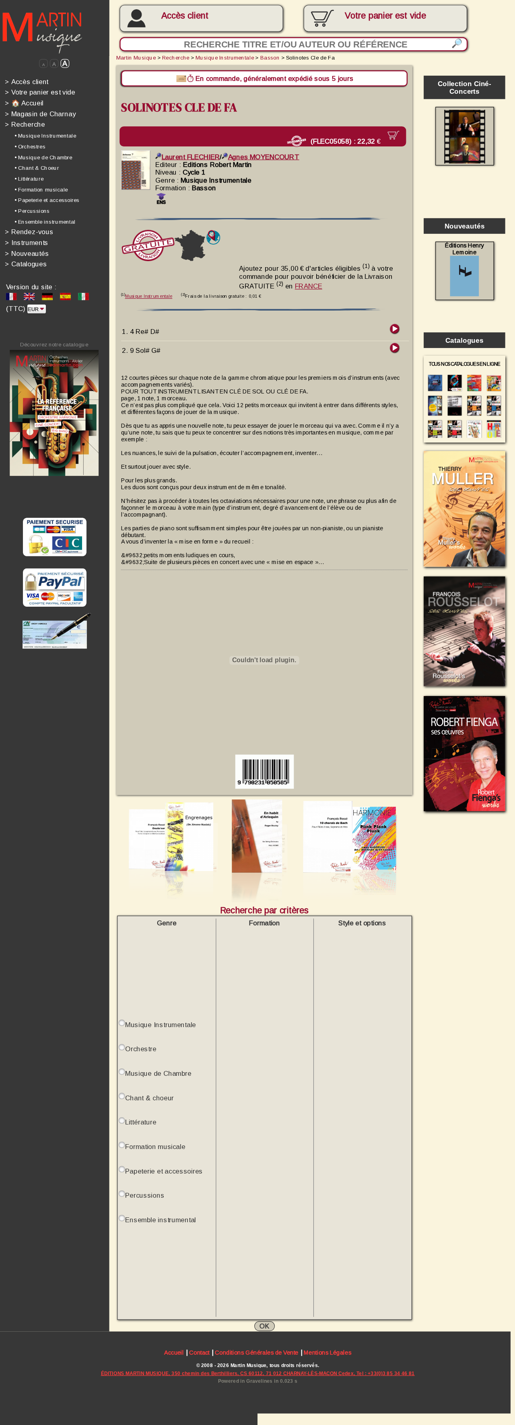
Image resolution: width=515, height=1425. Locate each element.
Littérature (141, 1122)
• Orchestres (29, 147)
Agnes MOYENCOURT (263, 157)
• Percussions (31, 211)
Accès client (185, 16)
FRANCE (308, 286)
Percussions (144, 1195)
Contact (199, 1352)
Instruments (26, 242)
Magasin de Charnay (40, 113)
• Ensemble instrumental (45, 222)
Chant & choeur (149, 1097)
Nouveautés (27, 253)
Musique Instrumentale (224, 58)
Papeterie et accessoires (164, 1170)
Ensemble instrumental (160, 1219)
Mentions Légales (327, 1352)
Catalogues (26, 264)
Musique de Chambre (158, 1073)
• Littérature (28, 179)
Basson (270, 58)
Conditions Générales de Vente (256, 1352)
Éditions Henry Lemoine (464, 249)
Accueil (174, 1352)
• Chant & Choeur (36, 168)
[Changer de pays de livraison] (213, 237)
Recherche (25, 124)
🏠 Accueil (24, 103)
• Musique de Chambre (43, 157)
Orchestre (141, 1048)
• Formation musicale (41, 189)
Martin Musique (136, 58)
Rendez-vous (29, 232)
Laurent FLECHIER (191, 157)
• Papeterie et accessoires (46, 200)
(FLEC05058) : (343, 140)
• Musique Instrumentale (45, 136)
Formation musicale (155, 1146)
